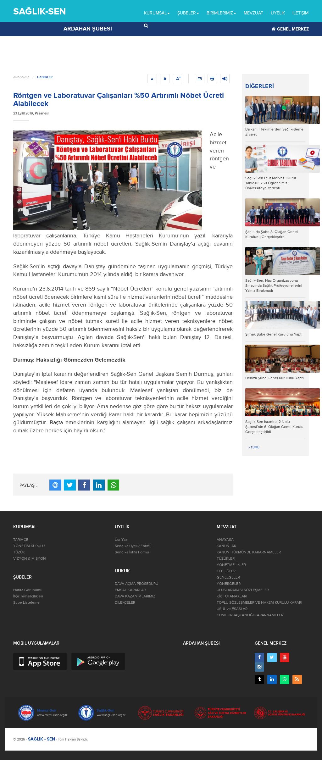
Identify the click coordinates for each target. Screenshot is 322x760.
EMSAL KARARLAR (130, 590)
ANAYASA (225, 539)
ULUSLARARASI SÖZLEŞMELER (243, 590)
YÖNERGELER (229, 583)
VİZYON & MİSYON (29, 558)
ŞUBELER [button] (186, 13)
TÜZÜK (19, 552)
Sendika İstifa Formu (132, 552)
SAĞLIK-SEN (39, 11)
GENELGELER (228, 577)
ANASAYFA (21, 77)
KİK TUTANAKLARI (232, 596)
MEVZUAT (253, 13)
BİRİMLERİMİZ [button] (220, 13)
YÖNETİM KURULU (29, 546)
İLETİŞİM (300, 13)
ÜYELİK (278, 13)
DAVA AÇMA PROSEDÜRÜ (136, 583)
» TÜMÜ (253, 447)
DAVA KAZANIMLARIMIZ (135, 596)
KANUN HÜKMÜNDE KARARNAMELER (249, 552)
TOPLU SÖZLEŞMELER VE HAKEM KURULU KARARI (259, 602)
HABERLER (45, 77)
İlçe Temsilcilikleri (28, 596)
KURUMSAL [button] (155, 13)
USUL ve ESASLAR (232, 609)
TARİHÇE (20, 539)
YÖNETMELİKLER (231, 565)
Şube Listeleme (26, 602)
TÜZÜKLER (226, 558)
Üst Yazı (121, 539)
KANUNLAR (226, 546)
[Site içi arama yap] (146, 25)
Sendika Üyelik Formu (133, 546)
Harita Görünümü (27, 590)
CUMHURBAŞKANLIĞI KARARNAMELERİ (250, 615)
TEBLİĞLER (226, 571)
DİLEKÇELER (125, 602)
